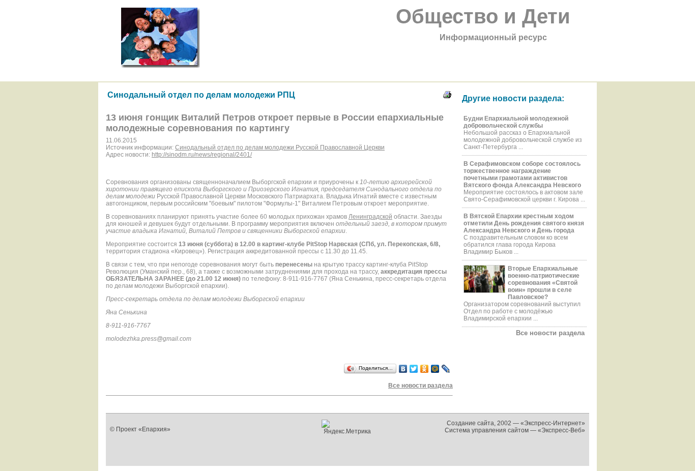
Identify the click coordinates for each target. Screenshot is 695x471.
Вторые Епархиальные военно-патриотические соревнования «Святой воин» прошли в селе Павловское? (544, 283)
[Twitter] (414, 368)
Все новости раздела (550, 333)
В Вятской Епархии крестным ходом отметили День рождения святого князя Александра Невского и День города (524, 223)
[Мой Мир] (435, 368)
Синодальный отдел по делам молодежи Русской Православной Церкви (280, 147)
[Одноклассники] (424, 368)
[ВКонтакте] (403, 368)
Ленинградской (370, 216)
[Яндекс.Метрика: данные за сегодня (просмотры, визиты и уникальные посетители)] (348, 427)
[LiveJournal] (446, 368)
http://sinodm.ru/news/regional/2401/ (202, 154)
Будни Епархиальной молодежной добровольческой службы (516, 122)
